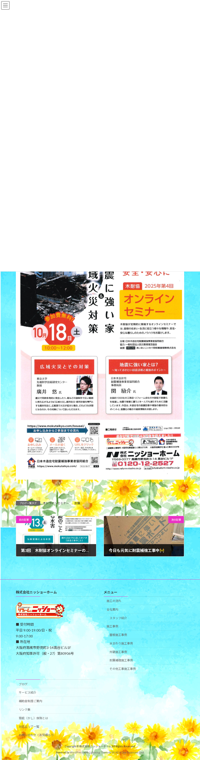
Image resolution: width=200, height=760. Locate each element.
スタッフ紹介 (118, 618)
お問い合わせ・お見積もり (36, 735)
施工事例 (112, 626)
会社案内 (112, 609)
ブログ (23, 684)
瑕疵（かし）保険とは (33, 718)
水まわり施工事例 (121, 643)
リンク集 (24, 709)
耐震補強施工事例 (121, 660)
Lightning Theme (99, 752)
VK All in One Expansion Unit (127, 752)
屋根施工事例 (118, 635)
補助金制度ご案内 (30, 701)
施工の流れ (114, 601)
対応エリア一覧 (29, 726)
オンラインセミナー (56, 503)
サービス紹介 (27, 693)
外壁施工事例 (118, 652)
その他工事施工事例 (123, 669)
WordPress (76, 752)
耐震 (77, 503)
